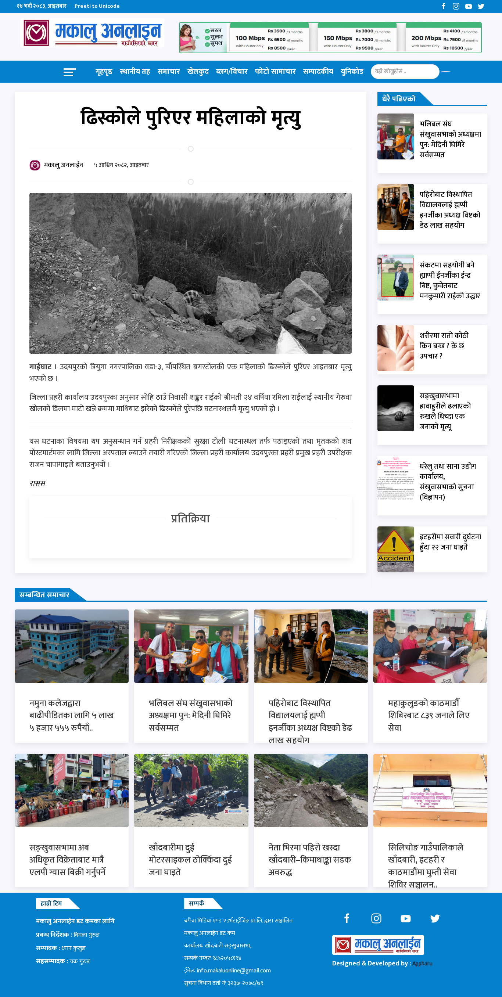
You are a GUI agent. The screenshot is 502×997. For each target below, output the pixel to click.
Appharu (422, 964)
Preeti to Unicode (97, 6)
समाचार (169, 71)
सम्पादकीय (318, 71)
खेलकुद (198, 71)
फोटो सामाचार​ (275, 71)
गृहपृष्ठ (104, 71)
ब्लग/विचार (232, 71)
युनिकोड (352, 71)
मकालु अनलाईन (63, 165)
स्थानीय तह (135, 71)
